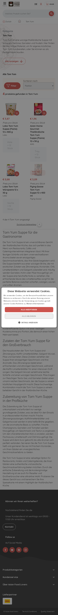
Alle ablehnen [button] (29, 316)
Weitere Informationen (35, 303)
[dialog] (29, 308)
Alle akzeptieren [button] (29, 309)
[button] (29, 322)
